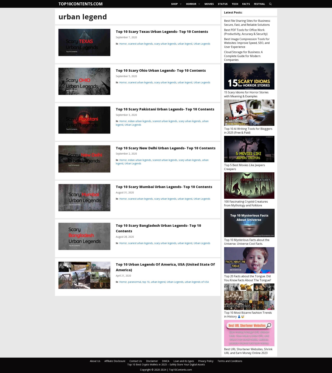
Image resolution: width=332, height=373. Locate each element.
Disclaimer (152, 361)
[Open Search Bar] (270, 4)
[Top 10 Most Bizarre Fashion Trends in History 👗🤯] (249, 297)
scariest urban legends (140, 43)
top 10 (146, 281)
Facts (246, 4)
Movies (209, 4)
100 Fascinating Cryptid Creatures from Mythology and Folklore (246, 203)
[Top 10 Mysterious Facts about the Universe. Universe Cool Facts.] (249, 223)
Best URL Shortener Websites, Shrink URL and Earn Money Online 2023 (248, 351)
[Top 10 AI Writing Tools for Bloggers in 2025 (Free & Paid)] (249, 113)
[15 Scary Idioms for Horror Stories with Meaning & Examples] (249, 76)
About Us (95, 361)
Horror (191, 4)
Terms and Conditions (230, 361)
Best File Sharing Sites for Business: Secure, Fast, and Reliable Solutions (247, 22)
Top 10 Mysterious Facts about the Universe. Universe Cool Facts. (246, 242)
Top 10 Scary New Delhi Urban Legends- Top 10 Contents (165, 148)
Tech (235, 4)
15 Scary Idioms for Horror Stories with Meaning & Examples (246, 94)
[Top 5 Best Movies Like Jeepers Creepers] (249, 149)
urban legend (185, 43)
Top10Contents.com (80, 4)
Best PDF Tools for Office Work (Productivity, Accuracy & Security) (246, 32)
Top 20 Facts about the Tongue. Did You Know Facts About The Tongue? (247, 278)
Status (223, 4)
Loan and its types (183, 361)
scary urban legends (165, 43)
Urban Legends (202, 43)
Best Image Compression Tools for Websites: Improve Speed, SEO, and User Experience (247, 43)
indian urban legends (139, 121)
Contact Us (136, 361)
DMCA (165, 361)
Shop (174, 4)
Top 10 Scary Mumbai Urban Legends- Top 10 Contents (164, 186)
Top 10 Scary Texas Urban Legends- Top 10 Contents (162, 31)
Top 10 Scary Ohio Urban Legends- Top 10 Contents (161, 70)
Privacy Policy (205, 361)
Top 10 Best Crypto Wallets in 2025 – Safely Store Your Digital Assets (166, 364)
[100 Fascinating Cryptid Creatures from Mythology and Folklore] (249, 186)
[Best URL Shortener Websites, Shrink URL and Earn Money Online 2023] (249, 333)
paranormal (134, 281)
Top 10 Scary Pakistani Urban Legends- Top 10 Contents (165, 109)
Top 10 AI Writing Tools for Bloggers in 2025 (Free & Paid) (248, 130)
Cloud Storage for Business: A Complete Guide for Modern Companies (243, 56)
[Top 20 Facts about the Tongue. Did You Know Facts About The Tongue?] (249, 260)
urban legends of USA (197, 281)
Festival (259, 4)
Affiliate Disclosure (114, 361)
